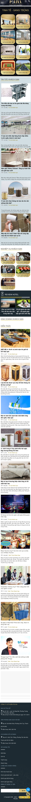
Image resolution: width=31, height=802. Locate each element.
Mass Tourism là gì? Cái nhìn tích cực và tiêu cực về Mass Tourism (14, 552)
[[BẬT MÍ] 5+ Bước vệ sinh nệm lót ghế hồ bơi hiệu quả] (15, 338)
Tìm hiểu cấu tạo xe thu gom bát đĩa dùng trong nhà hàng (15, 104)
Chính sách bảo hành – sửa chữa (9, 775)
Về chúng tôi (5, 747)
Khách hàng (4, 763)
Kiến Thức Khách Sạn (14, 555)
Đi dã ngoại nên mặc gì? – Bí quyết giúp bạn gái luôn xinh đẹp (23, 311)
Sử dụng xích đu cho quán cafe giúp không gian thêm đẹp (15, 516)
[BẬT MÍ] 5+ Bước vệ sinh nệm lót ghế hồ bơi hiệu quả (14, 350)
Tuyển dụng (4, 760)
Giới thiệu (3, 753)
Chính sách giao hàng (6, 782)
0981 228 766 (12, 729)
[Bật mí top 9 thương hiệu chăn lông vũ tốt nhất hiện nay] (15, 470)
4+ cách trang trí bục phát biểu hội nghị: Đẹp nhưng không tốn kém (14, 449)
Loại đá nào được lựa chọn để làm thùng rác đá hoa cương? (15, 384)
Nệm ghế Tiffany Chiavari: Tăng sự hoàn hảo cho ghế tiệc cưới (15, 169)
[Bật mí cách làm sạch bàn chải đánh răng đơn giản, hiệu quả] (15, 405)
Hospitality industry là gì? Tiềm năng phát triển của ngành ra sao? (15, 587)
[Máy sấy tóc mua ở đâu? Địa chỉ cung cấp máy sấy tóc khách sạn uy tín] (16, 222)
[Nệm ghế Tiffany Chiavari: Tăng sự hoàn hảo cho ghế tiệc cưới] (16, 157)
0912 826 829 (12, 743)
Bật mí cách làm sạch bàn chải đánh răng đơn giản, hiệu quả (14, 417)
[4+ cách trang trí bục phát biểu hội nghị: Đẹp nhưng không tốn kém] (15, 438)
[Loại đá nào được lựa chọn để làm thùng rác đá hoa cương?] (15, 372)
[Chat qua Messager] (28, 790)
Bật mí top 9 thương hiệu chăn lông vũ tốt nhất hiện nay (15, 482)
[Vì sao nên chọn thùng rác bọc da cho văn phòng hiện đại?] (16, 190)
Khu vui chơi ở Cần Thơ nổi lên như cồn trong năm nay (8, 311)
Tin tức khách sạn (13, 107)
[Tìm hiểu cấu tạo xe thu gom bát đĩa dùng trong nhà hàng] (16, 92)
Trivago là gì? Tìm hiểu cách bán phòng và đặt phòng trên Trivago (15, 658)
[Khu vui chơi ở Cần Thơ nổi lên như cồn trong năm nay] (8, 303)
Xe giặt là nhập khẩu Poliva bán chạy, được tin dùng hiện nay (15, 623)
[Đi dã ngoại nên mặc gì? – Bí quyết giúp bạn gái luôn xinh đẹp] (23, 303)
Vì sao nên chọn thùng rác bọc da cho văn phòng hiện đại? (15, 202)
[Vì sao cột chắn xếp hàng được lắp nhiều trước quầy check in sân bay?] (16, 125)
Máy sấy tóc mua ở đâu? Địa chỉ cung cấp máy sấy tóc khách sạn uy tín (15, 234)
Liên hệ (3, 756)
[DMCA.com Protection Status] (24, 797)
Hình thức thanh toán (6, 771)
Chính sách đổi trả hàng (7, 778)
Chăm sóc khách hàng (8, 766)
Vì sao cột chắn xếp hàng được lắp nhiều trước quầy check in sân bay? (14, 137)
